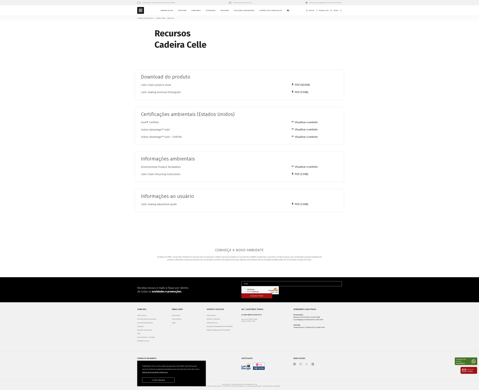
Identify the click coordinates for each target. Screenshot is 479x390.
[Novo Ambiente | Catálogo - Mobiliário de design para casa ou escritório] (140, 10)
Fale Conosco (211, 315)
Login (174, 323)
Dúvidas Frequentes (213, 319)
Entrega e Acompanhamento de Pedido (220, 326)
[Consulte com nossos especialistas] (466, 361)
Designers (225, 10)
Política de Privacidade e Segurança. (155, 372)
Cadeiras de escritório (145, 18)
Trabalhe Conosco (143, 341)
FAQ (138, 333)
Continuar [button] (158, 380)
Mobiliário (196, 10)
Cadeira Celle (160, 18)
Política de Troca (212, 323)
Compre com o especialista (270, 10)
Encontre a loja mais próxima (146, 319)
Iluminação (211, 10)
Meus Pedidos (176, 319)
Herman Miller (167, 10)
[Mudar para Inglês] (288, 10)
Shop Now (182, 10)
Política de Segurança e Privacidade (218, 330)
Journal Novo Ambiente (145, 323)
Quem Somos (141, 315)
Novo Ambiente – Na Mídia (146, 337)
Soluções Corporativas (244, 10)
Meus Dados (176, 315)
